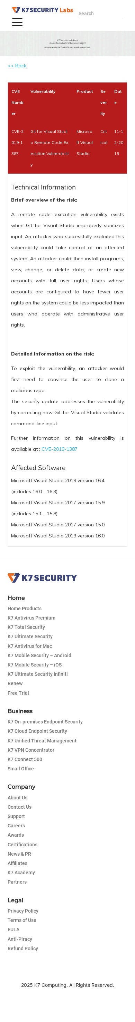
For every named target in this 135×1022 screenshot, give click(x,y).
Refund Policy (23, 948)
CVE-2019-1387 (60, 449)
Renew (15, 683)
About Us (17, 797)
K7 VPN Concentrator (31, 750)
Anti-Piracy (20, 939)
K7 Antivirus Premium (31, 618)
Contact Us (20, 807)
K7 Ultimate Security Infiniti (38, 674)
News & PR (19, 854)
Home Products (25, 608)
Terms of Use (22, 920)
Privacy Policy (23, 911)
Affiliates (17, 863)
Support (16, 816)
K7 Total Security (26, 627)
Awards (16, 835)
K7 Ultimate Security (30, 636)
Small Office (21, 768)
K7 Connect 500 (25, 759)
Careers (16, 825)
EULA (13, 929)
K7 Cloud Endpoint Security (37, 731)
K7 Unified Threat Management (42, 740)
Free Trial (18, 693)
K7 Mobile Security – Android (39, 655)
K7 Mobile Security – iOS (35, 665)
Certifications (22, 844)
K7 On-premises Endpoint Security (45, 721)
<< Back (17, 65)
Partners (17, 882)
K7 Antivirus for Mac (30, 646)
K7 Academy (21, 872)
